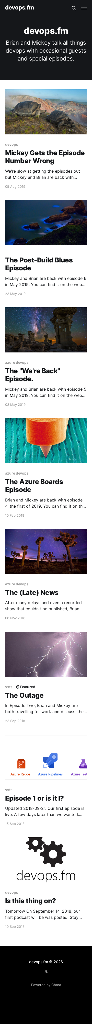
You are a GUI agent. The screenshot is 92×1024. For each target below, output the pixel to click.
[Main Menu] (84, 8)
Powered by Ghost (46, 985)
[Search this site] (74, 8)
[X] (46, 971)
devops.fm (19, 7)
